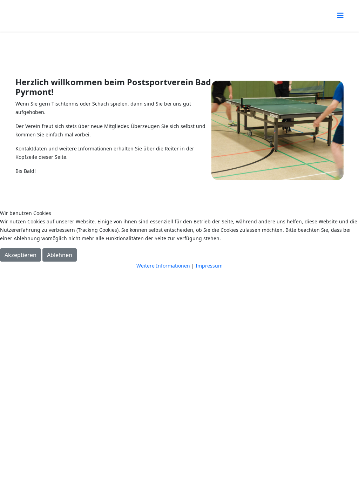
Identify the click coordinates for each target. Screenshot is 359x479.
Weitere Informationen (163, 265)
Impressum (209, 265)
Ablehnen (59, 255)
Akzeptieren (20, 255)
